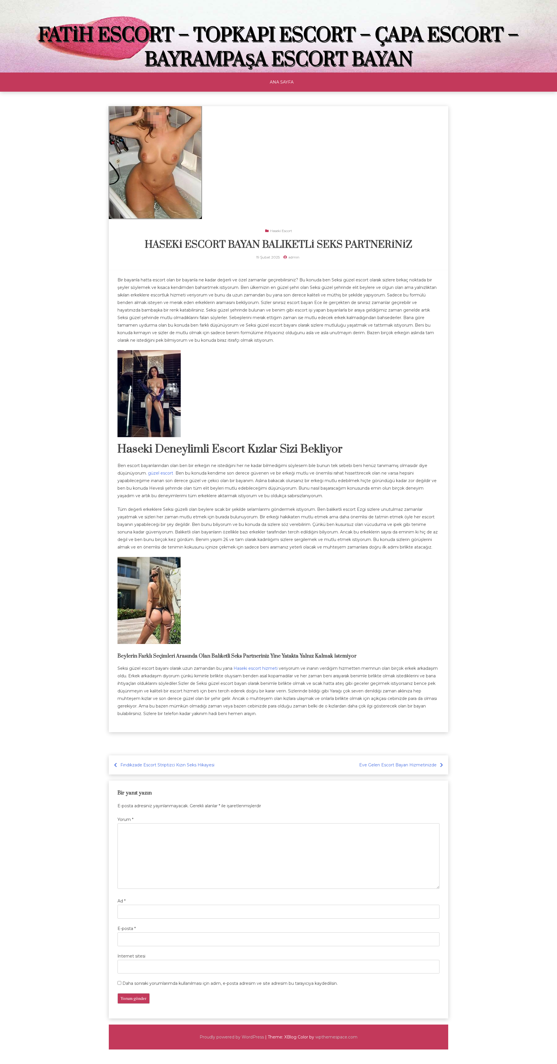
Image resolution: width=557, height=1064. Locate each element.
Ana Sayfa (282, 82)
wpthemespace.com (336, 1037)
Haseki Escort (281, 231)
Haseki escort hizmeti (256, 668)
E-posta (126, 928)
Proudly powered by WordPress (232, 1037)
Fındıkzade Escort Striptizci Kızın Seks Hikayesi (167, 765)
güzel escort (161, 473)
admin (293, 257)
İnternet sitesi (131, 956)
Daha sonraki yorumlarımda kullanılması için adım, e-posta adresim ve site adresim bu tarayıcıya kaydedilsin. (230, 983)
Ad (121, 901)
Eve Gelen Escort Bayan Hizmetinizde (398, 765)
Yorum (125, 819)
